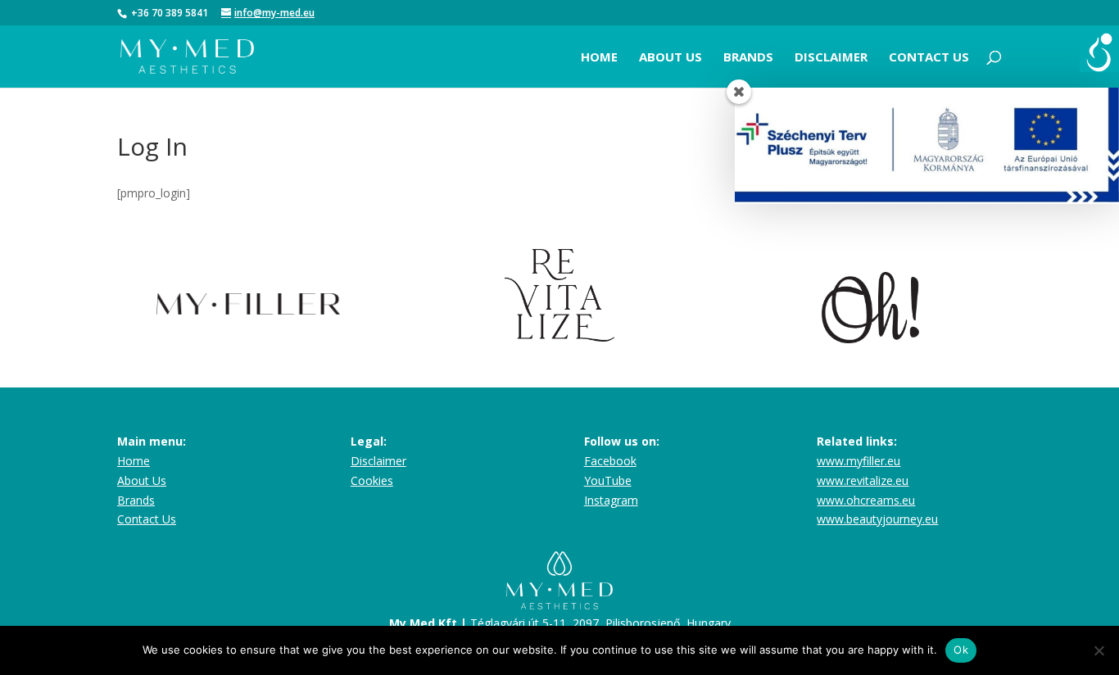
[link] (1099, 52)
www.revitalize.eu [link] (862, 480)
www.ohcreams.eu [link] (866, 500)
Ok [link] (961, 649)
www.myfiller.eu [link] (858, 461)
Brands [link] (748, 56)
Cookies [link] (372, 480)
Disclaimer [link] (831, 56)
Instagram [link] (611, 500)
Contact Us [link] (146, 519)
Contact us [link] (929, 56)
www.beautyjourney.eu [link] (877, 519)
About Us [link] (141, 480)
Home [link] (599, 56)
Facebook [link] (610, 461)
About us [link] (670, 56)
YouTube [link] (608, 480)
